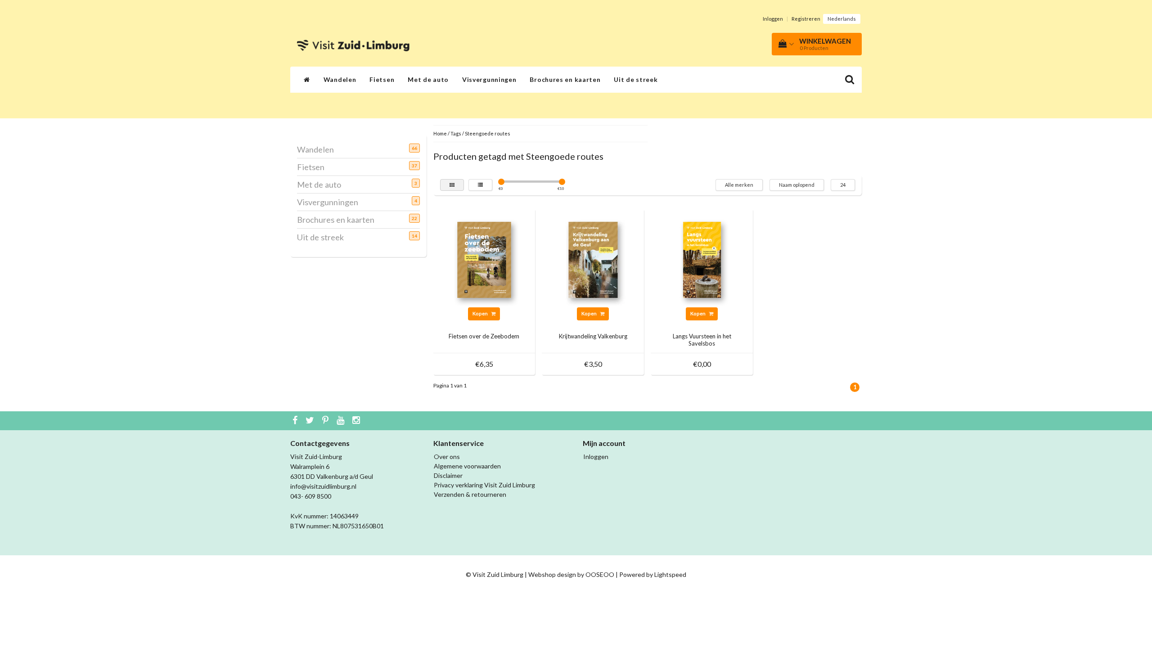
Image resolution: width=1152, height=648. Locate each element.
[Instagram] (357, 421)
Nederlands (842, 19)
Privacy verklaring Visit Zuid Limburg (484, 485)
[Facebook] (296, 421)
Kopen (480, 313)
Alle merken (739, 185)
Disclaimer (448, 475)
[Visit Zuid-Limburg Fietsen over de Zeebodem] (484, 259)
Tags (455, 133)
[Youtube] (341, 421)
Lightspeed (670, 574)
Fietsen (381, 79)
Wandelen (340, 79)
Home (440, 133)
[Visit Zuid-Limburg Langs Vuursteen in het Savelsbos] (702, 259)
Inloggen (773, 19)
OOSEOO (599, 574)
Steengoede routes (487, 133)
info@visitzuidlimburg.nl (323, 486)
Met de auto (428, 79)
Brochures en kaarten (565, 79)
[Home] (307, 80)
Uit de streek (635, 79)
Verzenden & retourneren (470, 494)
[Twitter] (311, 421)
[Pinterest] (326, 421)
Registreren (806, 19)
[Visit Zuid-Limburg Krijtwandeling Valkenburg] (593, 259)
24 (843, 185)
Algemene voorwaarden (467, 466)
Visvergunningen (489, 79)
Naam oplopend (796, 185)
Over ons (447, 456)
